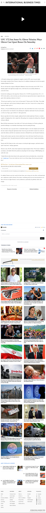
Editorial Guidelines (34, 189)
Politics (2, 503)
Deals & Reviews (13, 505)
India (28, 495)
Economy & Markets (4, 497)
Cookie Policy (21, 501)
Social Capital (12, 495)
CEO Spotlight (12, 503)
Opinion (2, 507)
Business (2, 499)
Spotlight (11, 499)
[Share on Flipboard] (37, 48)
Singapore (29, 497)
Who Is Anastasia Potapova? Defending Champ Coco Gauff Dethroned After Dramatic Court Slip (11, 341)
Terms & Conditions (22, 497)
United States (29, 501)
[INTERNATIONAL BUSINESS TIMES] (23, 3)
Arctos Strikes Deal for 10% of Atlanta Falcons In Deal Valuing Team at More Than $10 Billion (31, 474)
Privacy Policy (21, 499)
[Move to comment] (44, 48)
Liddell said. (6, 158)
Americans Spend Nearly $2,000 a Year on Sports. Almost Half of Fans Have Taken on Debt (33, 341)
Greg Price (4, 47)
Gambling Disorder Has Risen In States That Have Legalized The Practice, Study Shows (31, 481)
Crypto (2, 505)
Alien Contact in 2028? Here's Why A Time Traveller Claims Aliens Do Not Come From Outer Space (10, 401)
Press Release (12, 501)
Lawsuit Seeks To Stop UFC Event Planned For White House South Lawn (32, 467)
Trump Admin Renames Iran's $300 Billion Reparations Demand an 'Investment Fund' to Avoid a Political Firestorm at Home (34, 361)
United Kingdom (30, 499)
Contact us (20, 495)
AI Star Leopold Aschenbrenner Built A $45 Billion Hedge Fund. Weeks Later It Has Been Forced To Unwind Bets (34, 401)
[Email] (42, 48)
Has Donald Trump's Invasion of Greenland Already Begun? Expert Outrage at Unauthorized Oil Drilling (33, 458)
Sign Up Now (14, 259)
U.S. (1, 495)
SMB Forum (12, 497)
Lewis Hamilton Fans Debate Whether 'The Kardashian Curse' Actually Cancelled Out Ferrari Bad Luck (33, 303)
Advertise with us (22, 503)
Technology (3, 501)
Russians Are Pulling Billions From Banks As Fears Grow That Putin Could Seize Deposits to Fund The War (11, 381)
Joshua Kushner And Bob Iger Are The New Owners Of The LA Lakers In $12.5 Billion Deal (9, 467)
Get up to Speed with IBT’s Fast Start (38, 259)
